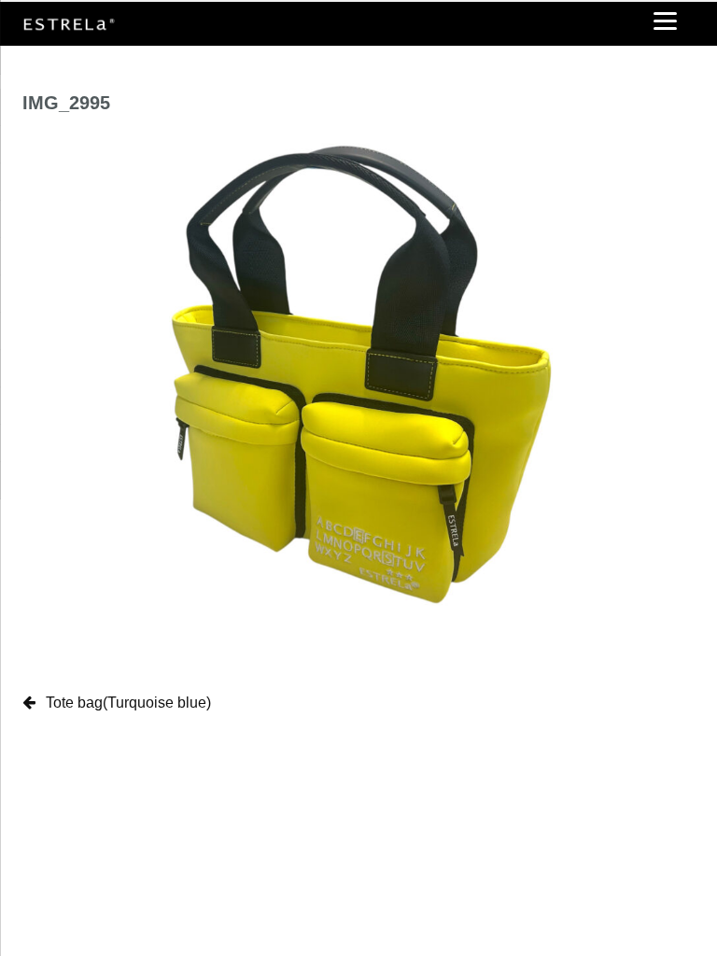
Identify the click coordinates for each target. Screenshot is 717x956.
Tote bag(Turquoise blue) (128, 702)
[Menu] (666, 20)
